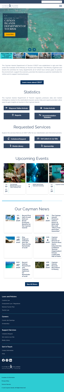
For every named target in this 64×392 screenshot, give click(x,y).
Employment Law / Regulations (11, 303)
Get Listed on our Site (49, 139)
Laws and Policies (9, 297)
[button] (6, 56)
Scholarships (5, 323)
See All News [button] (32, 284)
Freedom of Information (8, 377)
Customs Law (6, 300)
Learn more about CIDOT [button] (32, 82)
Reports (17, 115)
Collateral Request (18, 139)
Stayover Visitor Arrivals (18, 108)
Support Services (9, 330)
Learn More (10, 34)
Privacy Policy (5, 381)
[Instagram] (7, 360)
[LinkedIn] (10, 360)
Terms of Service (6, 384)
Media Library (17, 146)
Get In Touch (7, 347)
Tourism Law (5, 310)
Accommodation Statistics (49, 116)
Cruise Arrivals (49, 108)
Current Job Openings (8, 320)
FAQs (3, 353)
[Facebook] (3, 360)
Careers (5, 317)
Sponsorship (48, 146)
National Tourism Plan (8, 307)
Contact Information (7, 350)
